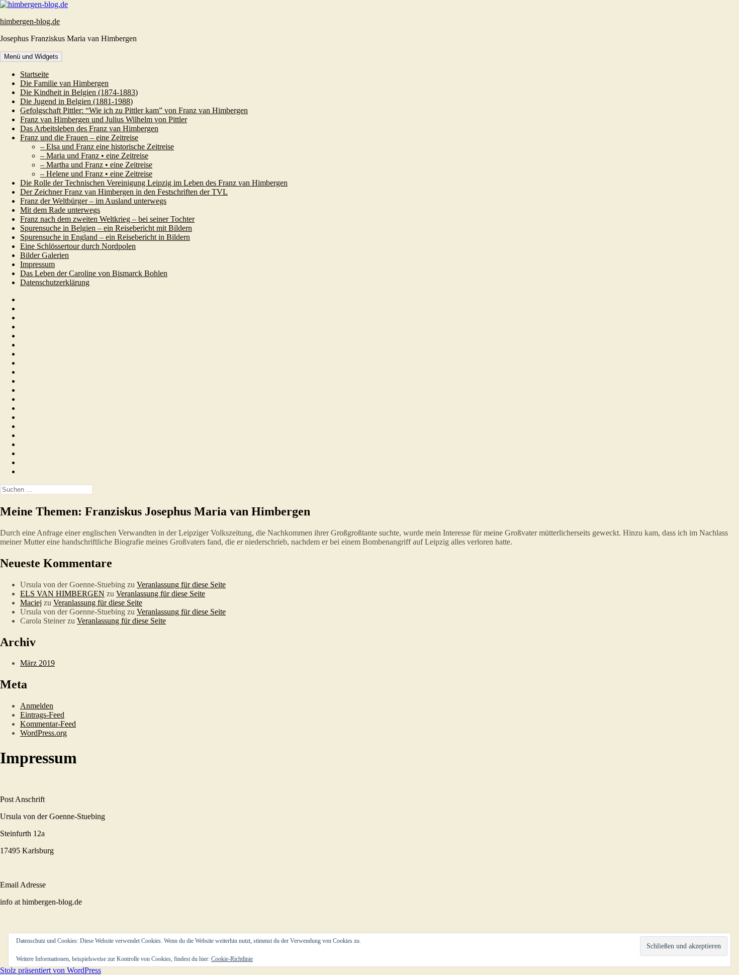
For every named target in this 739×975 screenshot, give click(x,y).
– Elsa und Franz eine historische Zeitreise (107, 146)
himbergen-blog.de (30, 21)
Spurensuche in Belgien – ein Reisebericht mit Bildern (106, 228)
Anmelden (36, 705)
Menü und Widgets (31, 56)
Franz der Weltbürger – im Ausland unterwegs (93, 201)
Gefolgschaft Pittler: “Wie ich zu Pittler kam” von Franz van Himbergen (134, 110)
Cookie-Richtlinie (232, 958)
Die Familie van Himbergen (64, 83)
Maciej (31, 602)
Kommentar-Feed (48, 724)
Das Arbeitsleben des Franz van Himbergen (89, 128)
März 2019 (37, 663)
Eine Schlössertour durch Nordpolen (78, 246)
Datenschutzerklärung (54, 282)
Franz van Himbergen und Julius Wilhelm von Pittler (103, 119)
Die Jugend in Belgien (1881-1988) (76, 101)
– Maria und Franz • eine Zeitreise (94, 155)
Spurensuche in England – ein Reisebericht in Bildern (105, 237)
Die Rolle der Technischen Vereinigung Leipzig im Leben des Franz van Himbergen (154, 183)
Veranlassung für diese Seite (181, 584)
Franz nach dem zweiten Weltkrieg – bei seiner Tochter (107, 219)
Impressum (37, 264)
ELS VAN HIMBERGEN (62, 593)
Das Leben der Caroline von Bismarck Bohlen (93, 273)
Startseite (34, 74)
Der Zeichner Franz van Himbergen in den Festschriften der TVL (124, 192)
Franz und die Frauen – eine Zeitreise (79, 137)
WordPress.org (43, 733)
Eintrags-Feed (42, 715)
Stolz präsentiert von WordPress (50, 970)
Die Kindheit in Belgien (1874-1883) (79, 92)
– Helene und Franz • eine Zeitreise (96, 173)
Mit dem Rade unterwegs (60, 210)
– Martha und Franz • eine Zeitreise (96, 164)
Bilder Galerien (44, 255)
